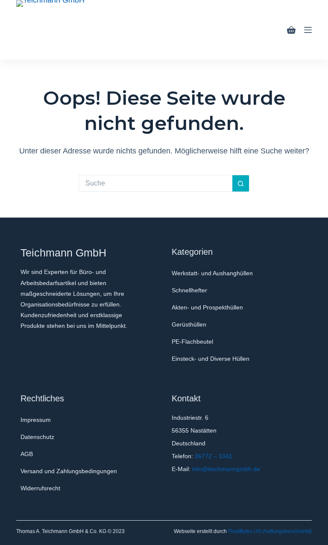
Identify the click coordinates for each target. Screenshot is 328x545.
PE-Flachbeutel (192, 341)
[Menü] (308, 30)
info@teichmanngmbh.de (226, 468)
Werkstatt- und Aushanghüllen (212, 273)
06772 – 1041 (213, 456)
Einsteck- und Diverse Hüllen (210, 358)
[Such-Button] (240, 183)
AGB (26, 454)
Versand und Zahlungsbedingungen (68, 471)
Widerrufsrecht (40, 488)
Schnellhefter (189, 290)
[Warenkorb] (291, 30)
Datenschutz (37, 436)
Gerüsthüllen (189, 324)
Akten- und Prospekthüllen (207, 307)
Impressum (35, 419)
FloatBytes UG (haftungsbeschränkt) (270, 531)
